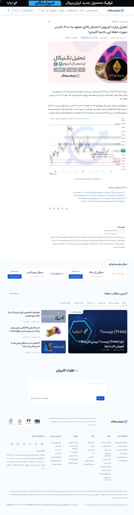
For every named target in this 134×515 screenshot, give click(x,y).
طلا (93, 453)
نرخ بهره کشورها (73, 463)
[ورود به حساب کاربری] (8, 10)
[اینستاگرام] (17, 443)
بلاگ (81, 10)
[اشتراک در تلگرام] (54, 208)
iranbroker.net (19, 505)
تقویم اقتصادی (73, 459)
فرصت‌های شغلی (56, 457)
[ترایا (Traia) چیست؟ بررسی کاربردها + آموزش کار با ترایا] (97, 331)
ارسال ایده (58, 453)
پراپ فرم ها (123, 453)
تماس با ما (58, 450)
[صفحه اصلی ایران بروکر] (115, 10)
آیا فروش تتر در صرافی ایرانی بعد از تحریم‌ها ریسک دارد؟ (25, 344)
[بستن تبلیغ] (1, 1)
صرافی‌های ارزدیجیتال (121, 442)
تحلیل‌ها (115, 21)
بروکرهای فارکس (122, 446)
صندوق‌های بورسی (121, 457)
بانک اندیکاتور (74, 456)
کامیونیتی (53, 10)
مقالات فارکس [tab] (79, 302)
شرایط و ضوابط (56, 464)
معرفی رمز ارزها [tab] (114, 302)
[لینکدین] (11, 443)
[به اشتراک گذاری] (49, 21)
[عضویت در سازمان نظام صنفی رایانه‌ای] (28, 421)
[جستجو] (13, 10)
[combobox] (25, 10)
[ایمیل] (42, 443)
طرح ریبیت (74, 452)
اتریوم (90, 91)
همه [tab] (124, 302)
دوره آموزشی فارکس (105, 474)
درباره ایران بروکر (56, 442)
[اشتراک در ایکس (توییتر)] (62, 208)
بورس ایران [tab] (101, 302)
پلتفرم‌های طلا (123, 460)
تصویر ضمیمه (44, 398)
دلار (59, 95)
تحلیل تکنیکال (106, 470)
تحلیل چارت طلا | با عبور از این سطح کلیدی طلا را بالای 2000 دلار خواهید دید (98, 192)
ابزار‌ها (62, 10)
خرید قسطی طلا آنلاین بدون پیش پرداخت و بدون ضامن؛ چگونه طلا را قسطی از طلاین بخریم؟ (25, 331)
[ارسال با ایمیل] (49, 208)
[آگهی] (67, 3)
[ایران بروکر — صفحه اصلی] (119, 421)
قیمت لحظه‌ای (72, 10)
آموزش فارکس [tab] (65, 302)
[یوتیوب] (30, 443)
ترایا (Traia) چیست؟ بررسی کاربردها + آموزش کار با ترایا (101, 344)
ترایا (43, 10)
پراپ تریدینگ (107, 459)
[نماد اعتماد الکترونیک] (11, 421)
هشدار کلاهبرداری (88, 464)
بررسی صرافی (76, 271)
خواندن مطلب (76, 311)
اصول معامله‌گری (106, 466)
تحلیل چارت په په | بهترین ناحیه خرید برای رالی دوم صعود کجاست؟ (100, 198)
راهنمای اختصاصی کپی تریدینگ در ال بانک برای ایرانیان (24, 314)
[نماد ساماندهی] (19, 421)
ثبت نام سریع (77, 276)
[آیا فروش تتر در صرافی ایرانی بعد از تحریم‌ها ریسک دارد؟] (53, 347)
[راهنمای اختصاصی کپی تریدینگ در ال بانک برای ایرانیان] (53, 316)
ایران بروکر (123, 21)
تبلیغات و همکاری (55, 460)
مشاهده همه (14, 293)
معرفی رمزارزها (89, 460)
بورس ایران (107, 463)
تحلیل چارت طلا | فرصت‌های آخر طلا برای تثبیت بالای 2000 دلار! (102, 201)
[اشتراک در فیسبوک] (66, 208)
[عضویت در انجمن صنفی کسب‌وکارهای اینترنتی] (37, 421)
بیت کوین (91, 457)
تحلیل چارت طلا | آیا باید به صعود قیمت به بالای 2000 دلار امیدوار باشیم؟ (98, 195)
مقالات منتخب (106, 442)
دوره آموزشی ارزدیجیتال (107, 478)
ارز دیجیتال (107, 450)
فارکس (92, 446)
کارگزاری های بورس (121, 450)
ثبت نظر (100, 398)
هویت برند (58, 446)
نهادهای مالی (91, 10)
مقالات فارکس (106, 446)
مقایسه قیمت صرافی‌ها (73, 447)
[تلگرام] (36, 443)
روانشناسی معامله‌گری (107, 454)
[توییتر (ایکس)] (24, 443)
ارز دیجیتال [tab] (91, 302)
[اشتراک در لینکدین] (58, 208)
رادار (47, 10)
